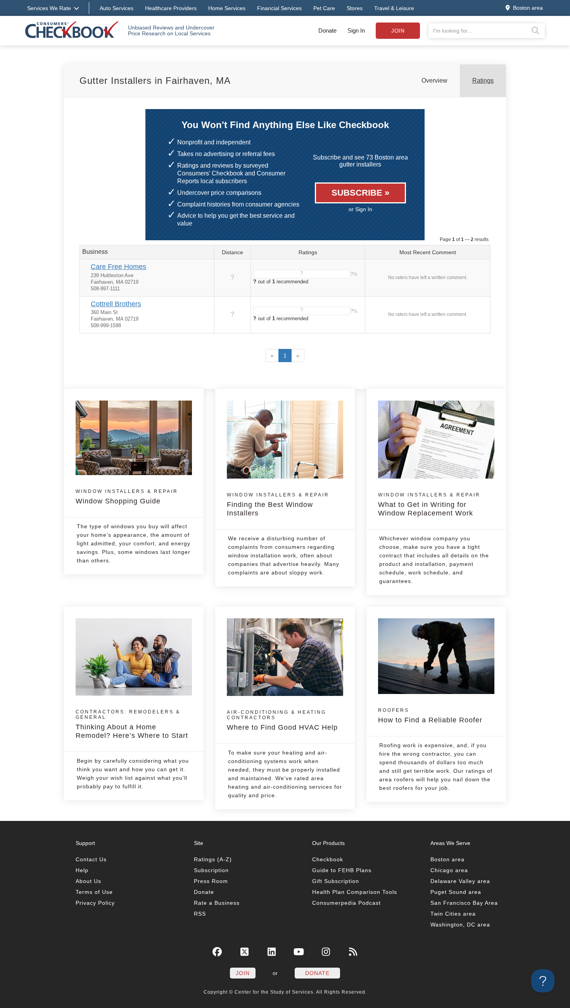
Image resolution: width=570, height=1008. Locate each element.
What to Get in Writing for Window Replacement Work (429, 504)
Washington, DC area (460, 924)
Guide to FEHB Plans (341, 870)
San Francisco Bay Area (464, 903)
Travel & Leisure (394, 8)
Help (82, 870)
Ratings (483, 80)
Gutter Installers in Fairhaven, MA (155, 80)
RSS (200, 914)
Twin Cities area (453, 914)
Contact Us (91, 859)
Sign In (356, 30)
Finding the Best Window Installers (278, 504)
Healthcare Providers (171, 8)
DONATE (317, 973)
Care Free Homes (118, 267)
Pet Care (324, 8)
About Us (88, 881)
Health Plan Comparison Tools (354, 892)
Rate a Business (217, 903)
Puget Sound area (455, 892)
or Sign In (360, 209)
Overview (434, 80)
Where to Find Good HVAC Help (282, 720)
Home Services (226, 8)
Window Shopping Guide (127, 497)
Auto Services (116, 8)
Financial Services (279, 8)
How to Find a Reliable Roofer (430, 716)
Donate (327, 30)
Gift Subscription (335, 881)
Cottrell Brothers (116, 304)
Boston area (447, 859)
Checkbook (327, 859)
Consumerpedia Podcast (346, 903)
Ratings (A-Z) (213, 859)
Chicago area (449, 870)
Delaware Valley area (460, 881)
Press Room (211, 881)
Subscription (211, 870)
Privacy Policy (95, 903)
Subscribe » (360, 193)
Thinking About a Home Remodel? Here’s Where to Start (132, 724)
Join (397, 31)
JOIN (243, 973)
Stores (355, 8)
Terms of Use (94, 892)
